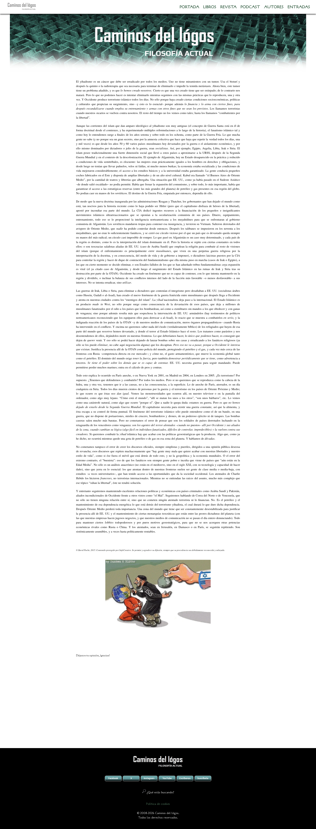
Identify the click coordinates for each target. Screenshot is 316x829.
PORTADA (189, 7)
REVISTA (228, 7)
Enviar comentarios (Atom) (166, 739)
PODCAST (250, 7)
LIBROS (209, 7)
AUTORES (274, 7)
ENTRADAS (299, 7)
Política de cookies (158, 804)
